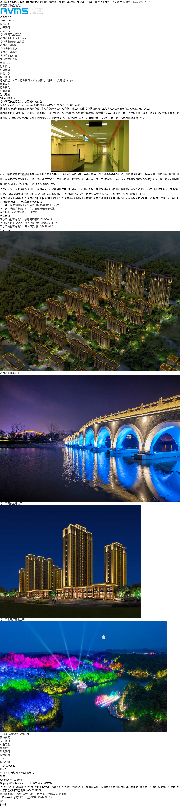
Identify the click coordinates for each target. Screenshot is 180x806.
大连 (25, 793)
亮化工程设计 (19, 212)
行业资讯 (5, 66)
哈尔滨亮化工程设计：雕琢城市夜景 (26, 219)
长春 (36, 793)
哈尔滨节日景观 (8, 59)
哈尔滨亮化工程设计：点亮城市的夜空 (54, 80)
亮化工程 (33, 212)
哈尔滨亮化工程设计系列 (13, 38)
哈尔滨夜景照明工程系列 (13, 41)
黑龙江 (43, 793)
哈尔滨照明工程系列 (11, 34)
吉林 (30, 793)
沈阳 (19, 793)
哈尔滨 (51, 793)
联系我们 (5, 751)
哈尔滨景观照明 (8, 45)
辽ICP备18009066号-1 (39, 797)
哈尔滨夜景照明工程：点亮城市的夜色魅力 (33, 208)
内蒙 (58, 793)
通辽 (64, 793)
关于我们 (5, 741)
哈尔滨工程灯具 (8, 55)
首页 (14, 80)
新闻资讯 (5, 748)
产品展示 (5, 744)
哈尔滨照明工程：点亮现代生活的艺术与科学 (34, 205)
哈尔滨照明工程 (53, 2)
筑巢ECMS (21, 797)
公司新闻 (5, 69)
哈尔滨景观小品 (8, 52)
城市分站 (5, 762)
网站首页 (5, 737)
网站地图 (5, 755)
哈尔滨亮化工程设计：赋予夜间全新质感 (28, 222)
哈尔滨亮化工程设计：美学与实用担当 (27, 226)
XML (2, 758)
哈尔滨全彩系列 (8, 48)
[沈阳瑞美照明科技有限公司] (22, 10)
